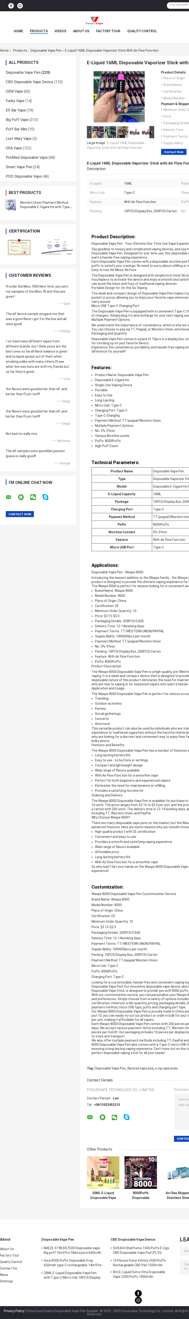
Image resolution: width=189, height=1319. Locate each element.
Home (18, 31)
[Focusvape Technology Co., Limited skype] (48, 497)
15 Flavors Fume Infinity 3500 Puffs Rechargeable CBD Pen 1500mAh (139, 1263)
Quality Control (142, 31)
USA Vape (14, 148)
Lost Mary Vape (19, 138)
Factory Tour (108, 31)
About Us (81, 31)
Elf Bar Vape (16, 110)
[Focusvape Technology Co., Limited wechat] (36, 497)
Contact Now (173, 152)
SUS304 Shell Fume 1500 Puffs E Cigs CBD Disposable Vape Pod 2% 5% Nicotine (141, 1251)
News (4, 1275)
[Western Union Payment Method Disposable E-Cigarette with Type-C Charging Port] (10, 204)
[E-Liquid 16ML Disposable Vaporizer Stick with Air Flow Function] (119, 97)
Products (39, 31)
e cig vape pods (166, 1068)
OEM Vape (14, 91)
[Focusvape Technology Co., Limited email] (11, 497)
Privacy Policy (14, 1311)
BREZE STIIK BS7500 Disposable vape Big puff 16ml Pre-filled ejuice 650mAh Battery (72, 1251)
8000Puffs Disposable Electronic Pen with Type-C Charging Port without (141, 1195)
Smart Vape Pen (19, 167)
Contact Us (8, 1268)
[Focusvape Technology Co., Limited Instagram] (20, 6)
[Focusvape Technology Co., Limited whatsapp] (24, 497)
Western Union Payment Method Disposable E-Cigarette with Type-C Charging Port (45, 207)
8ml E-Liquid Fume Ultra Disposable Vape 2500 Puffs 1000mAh (139, 1274)
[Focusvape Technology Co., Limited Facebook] (11, 6)
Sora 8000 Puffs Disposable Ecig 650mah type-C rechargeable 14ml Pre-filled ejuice (73, 1263)
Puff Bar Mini (16, 129)
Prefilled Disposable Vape (27, 157)
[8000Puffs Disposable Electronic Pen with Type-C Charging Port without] (140, 1172)
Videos (60, 31)
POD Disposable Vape (23, 176)
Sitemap (6, 1281)
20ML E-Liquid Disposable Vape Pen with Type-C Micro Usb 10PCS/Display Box (103, 1195)
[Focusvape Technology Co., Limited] (94, 20)
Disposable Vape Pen (46, 50)
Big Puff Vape (17, 120)
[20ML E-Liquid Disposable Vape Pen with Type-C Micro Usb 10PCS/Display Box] (103, 1172)
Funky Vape (15, 101)
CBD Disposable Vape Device (29, 82)
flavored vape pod (140, 1068)
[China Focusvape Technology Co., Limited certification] (19, 247)
